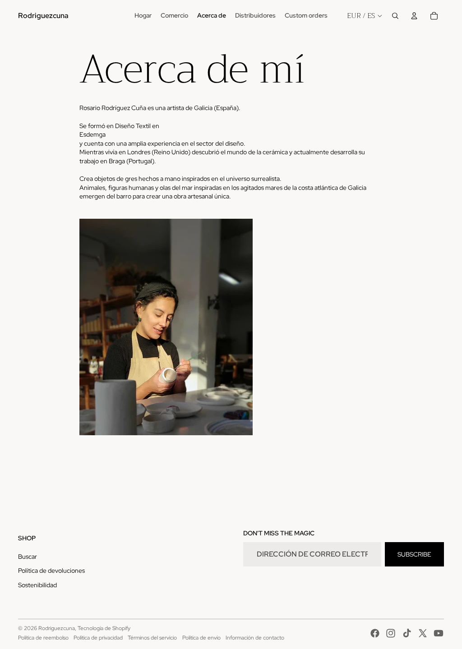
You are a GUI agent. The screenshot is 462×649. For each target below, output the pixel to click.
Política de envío (201, 637)
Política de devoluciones (51, 570)
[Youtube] (438, 633)
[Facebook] (375, 633)
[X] (422, 633)
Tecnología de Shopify (104, 628)
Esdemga (92, 134)
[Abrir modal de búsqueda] (395, 16)
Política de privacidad (98, 637)
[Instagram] (390, 633)
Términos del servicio (152, 637)
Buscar (27, 556)
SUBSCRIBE (414, 554)
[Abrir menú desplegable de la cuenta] (414, 16)
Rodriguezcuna (56, 628)
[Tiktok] (407, 633)
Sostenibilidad (37, 585)
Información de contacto (255, 637)
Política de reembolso (43, 637)
